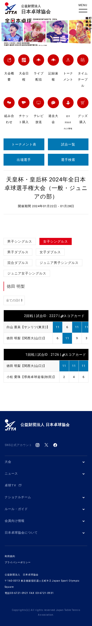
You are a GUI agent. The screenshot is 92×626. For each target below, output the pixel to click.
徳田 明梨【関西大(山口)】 (26, 338)
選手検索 (68, 160)
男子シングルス (19, 241)
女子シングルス (55, 241)
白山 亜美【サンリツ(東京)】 (28, 327)
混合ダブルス (18, 263)
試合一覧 (68, 144)
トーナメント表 (24, 144)
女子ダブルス (50, 252)
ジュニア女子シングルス (26, 273)
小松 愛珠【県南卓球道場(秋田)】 (31, 377)
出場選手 (24, 160)
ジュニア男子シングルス (59, 263)
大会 (8, 461)
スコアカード (74, 316)
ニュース (11, 473)
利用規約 (10, 556)
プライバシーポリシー (18, 562)
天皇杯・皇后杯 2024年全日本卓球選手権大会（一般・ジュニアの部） (46, 188)
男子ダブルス (18, 252)
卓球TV (10, 485)
